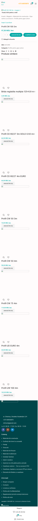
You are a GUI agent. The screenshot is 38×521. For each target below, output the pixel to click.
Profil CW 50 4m (9, 261)
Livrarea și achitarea (9, 488)
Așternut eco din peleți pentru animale (14, 463)
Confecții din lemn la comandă (12, 441)
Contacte (6, 485)
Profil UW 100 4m (9, 388)
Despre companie (8, 482)
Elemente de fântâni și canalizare (13, 472)
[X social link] (8, 51)
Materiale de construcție (20, 16)
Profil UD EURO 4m (10, 346)
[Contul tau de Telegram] (15, 51)
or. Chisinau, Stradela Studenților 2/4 (15, 416)
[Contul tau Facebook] (6, 51)
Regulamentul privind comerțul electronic (15, 494)
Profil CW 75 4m (9, 303)
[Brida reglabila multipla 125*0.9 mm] (15, 72)
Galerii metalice (8, 460)
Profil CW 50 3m (9, 218)
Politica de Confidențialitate (11, 491)
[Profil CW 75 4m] (15, 284)
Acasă (3, 16)
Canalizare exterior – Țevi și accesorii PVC (16, 466)
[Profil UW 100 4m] (15, 368)
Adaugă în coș (16, 35)
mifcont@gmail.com (9, 423)
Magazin (9, 16)
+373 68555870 (23, 3)
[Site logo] (4, 3)
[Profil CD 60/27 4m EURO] (15, 156)
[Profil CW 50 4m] (15, 241)
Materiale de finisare (9, 450)
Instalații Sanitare (8, 457)
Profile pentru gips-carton (22, 18)
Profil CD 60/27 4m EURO (13, 176)
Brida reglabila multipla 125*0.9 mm (18, 91)
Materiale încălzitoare (9, 454)
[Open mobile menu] (36, 3)
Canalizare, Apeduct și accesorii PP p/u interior (17, 469)
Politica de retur (8, 497)
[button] (8, 99)
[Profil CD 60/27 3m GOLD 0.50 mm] (15, 114)
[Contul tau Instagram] (8, 430)
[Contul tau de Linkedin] (13, 51)
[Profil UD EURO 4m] (15, 326)
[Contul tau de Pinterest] (11, 51)
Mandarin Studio (26, 501)
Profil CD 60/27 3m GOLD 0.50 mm (18, 134)
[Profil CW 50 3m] (15, 199)
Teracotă (5, 447)
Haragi (5, 444)
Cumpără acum (30, 35)
